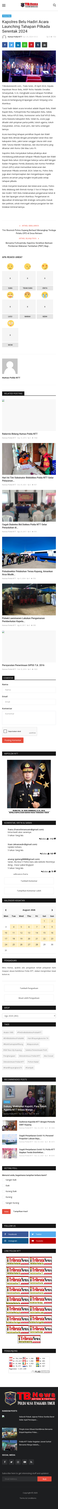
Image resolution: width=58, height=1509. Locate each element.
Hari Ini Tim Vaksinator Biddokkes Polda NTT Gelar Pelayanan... (28, 479)
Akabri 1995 (8, 1032)
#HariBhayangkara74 (13, 1067)
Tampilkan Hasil (20, 1211)
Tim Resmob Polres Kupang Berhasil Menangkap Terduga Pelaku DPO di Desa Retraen (29, 232)
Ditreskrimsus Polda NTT (29, 1056)
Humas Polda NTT (15, 37)
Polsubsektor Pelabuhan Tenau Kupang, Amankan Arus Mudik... (27, 573)
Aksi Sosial (48, 1056)
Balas (44, 838)
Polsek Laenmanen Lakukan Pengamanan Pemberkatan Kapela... (23, 620)
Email (5, 696)
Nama (5, 684)
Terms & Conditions (28, 1498)
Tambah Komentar (29, 881)
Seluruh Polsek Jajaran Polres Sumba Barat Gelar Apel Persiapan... (36, 1418)
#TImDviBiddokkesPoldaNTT (29, 1032)
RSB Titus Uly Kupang (13, 1050)
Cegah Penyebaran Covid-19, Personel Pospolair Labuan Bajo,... (36, 1137)
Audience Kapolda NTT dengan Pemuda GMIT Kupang (37, 1123)
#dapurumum (33, 1044)
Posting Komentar (13, 740)
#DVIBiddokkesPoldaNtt (14, 1038)
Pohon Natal (33, 1062)
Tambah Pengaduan (29, 988)
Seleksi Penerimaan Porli (36, 1050)
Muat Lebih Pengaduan (29, 998)
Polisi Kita (6, 16)
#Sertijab (29, 1067)
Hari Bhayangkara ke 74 (38, 1038)
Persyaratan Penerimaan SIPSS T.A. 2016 (23, 665)
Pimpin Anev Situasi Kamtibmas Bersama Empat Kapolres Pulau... (35, 1430)
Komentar (8, 678)
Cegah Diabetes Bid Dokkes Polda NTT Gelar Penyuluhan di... (24, 526)
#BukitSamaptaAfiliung (13, 1044)
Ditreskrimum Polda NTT (14, 1062)
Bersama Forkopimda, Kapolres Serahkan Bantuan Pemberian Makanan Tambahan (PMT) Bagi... (29, 244)
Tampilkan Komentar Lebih (29, 890)
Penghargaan (9, 1056)
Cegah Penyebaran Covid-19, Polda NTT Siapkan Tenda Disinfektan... (37, 1151)
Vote (6, 1211)
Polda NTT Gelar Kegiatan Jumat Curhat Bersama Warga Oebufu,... (35, 1443)
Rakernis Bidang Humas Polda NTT (20, 434)
